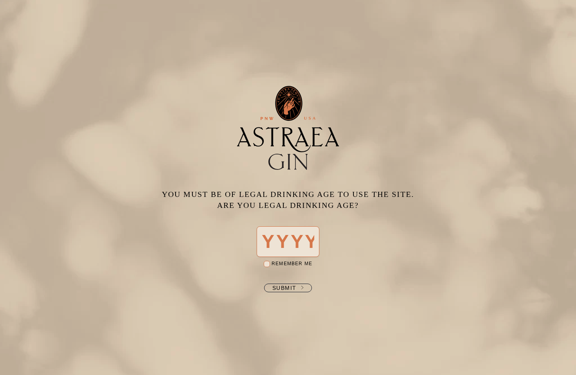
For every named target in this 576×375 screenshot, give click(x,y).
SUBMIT (284, 288)
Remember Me (291, 263)
